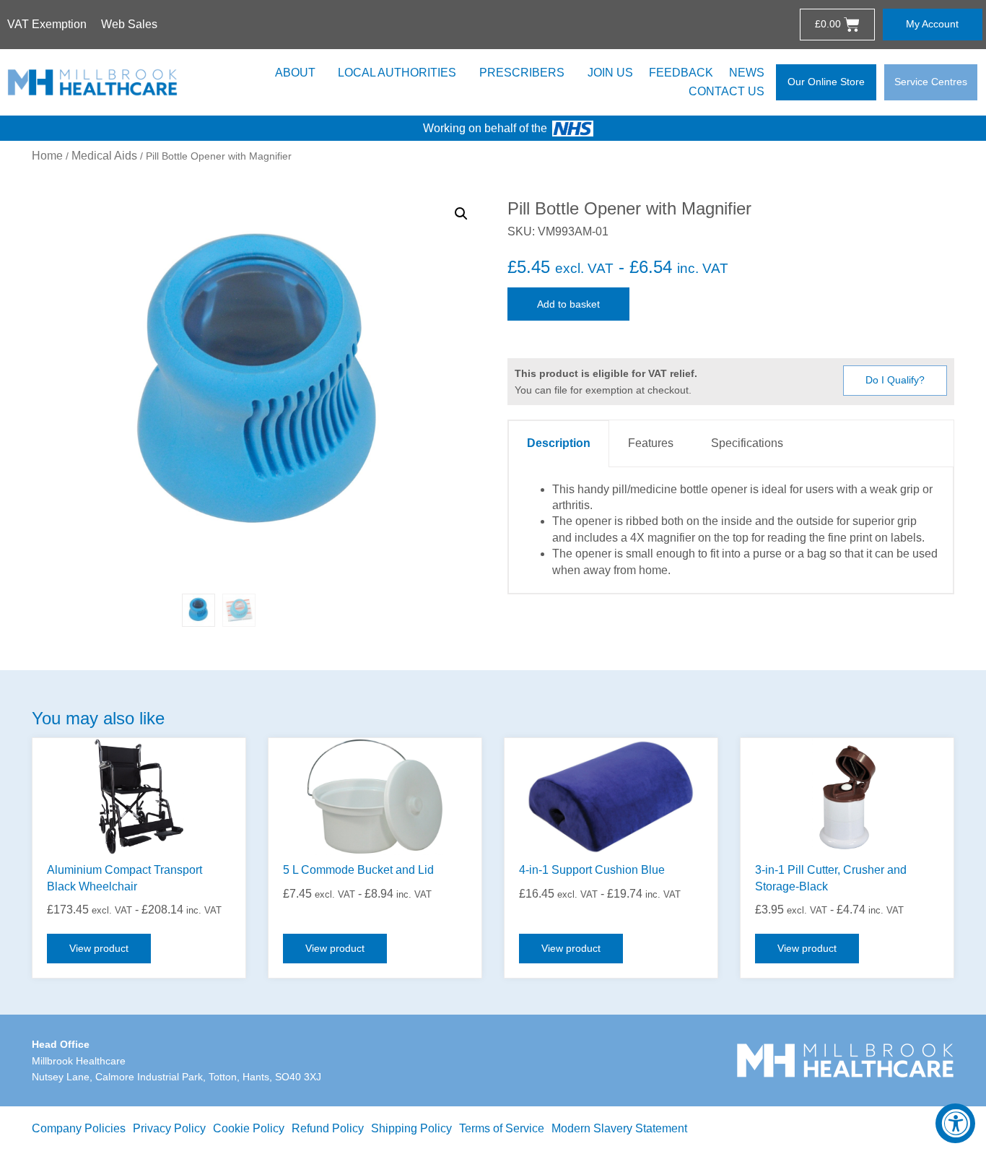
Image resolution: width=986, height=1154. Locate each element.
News (746, 72)
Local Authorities (397, 72)
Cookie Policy (248, 1128)
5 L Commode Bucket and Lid (358, 870)
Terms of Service (501, 1128)
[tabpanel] (731, 530)
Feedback (681, 72)
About (295, 72)
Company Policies (79, 1128)
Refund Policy (328, 1128)
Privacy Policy (169, 1128)
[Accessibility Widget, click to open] (955, 1123)
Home (47, 155)
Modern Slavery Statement (619, 1128)
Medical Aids (104, 155)
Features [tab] (650, 443)
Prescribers (521, 72)
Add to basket (568, 304)
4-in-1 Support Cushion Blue (592, 870)
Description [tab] (558, 443)
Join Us (610, 72)
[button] (461, 214)
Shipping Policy (411, 1128)
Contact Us (726, 91)
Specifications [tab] (747, 443)
